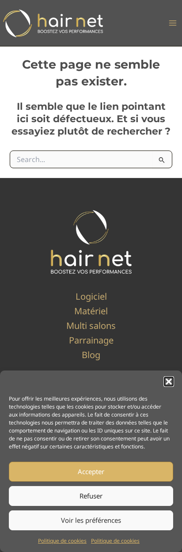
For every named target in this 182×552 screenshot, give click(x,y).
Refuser (91, 495)
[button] (168, 381)
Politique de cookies (62, 540)
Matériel (91, 311)
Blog (91, 355)
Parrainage (91, 340)
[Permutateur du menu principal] (172, 23)
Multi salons (91, 326)
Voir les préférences (91, 520)
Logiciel (91, 296)
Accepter (91, 471)
